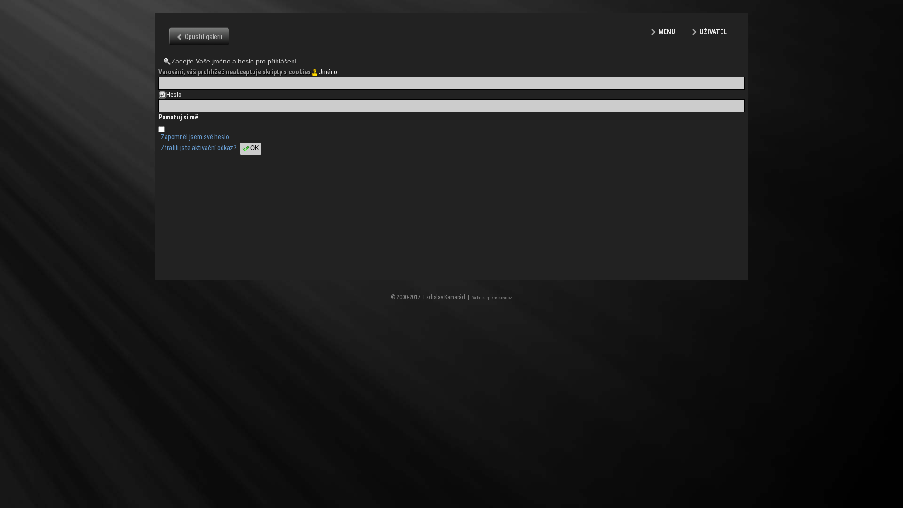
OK (254, 148)
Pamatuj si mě (178, 117)
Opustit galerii (203, 36)
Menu (666, 32)
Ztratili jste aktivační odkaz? (199, 147)
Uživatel (713, 32)
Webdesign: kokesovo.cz (492, 297)
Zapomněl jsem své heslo (195, 137)
